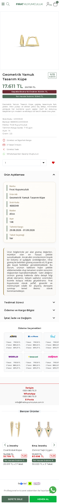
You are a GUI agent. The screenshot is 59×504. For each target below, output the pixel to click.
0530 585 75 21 (29, 396)
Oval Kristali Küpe (12, 450)
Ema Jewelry (10, 445)
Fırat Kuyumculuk (18, 125)
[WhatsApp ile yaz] (52, 489)
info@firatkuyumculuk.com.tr (29, 402)
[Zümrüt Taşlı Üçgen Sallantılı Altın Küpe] (43, 429)
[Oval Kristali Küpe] (15, 429)
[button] (54, 444)
